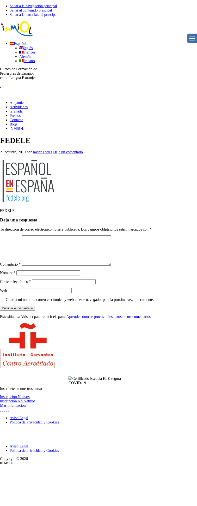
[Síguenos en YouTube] (8, 410)
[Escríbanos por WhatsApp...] (0, 94)
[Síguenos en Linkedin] (6, 410)
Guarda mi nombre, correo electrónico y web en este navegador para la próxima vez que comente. (80, 300)
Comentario (10, 264)
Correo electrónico (15, 282)
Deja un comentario (68, 152)
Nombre (7, 273)
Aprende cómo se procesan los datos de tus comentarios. (109, 317)
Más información (13, 405)
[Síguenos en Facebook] (4, 410)
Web (3, 290)
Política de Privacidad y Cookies (34, 450)
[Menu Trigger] (192, 38)
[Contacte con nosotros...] (0, 90)
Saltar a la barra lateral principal (33, 14)
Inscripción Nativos (15, 397)
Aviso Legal (19, 446)
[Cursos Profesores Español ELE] (17, 35)
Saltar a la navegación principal (33, 6)
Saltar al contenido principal (31, 10)
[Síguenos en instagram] (2, 410)
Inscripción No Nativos (17, 401)
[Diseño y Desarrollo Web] (36, 504)
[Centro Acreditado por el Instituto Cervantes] (27, 367)
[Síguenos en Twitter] (0, 410)
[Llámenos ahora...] (0, 86)
